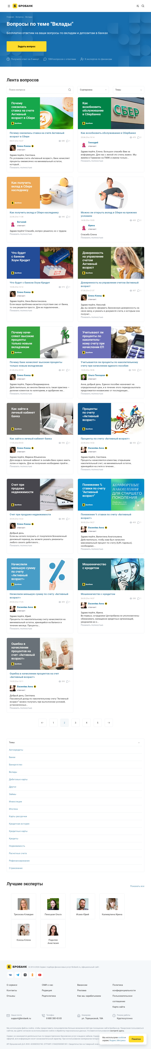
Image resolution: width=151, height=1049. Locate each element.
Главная (10, 17)
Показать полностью (21, 167)
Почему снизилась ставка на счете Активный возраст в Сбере (37, 134)
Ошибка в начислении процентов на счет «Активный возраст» (34, 675)
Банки (12, 757)
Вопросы (20, 17)
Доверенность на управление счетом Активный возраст (110, 284)
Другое (12, 786)
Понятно (136, 1039)
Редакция (47, 990)
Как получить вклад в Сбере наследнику (34, 212)
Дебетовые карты (18, 779)
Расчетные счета (18, 853)
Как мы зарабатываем (89, 996)
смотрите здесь (117, 1031)
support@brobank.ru (21, 1018)
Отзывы (11, 996)
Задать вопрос (26, 46)
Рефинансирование (19, 860)
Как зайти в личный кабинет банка (31, 438)
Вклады (13, 772)
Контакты (12, 990)
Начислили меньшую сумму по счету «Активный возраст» (39, 596)
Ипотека (13, 809)
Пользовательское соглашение (122, 999)
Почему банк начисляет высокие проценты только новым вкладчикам (36, 364)
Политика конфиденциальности (124, 988)
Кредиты (13, 838)
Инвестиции (15, 801)
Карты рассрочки (18, 816)
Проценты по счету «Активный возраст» (105, 438)
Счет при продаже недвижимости (30, 514)
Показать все (137, 886)
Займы (12, 794)
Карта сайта (119, 1007)
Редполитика (49, 996)
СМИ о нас (47, 985)
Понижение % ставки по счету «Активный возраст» (106, 516)
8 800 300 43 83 (54, 1018)
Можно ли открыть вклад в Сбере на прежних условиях (109, 214)
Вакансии (82, 985)
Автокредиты (16, 750)
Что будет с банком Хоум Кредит (30, 282)
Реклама (81, 990)
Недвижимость (17, 846)
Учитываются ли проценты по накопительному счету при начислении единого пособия (109, 364)
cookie (121, 1037)
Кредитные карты (18, 831)
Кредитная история (19, 823)
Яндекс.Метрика (117, 1040)
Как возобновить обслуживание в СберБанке (108, 132)
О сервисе (12, 985)
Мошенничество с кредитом (98, 594)
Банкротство (15, 764)
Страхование (16, 868)
